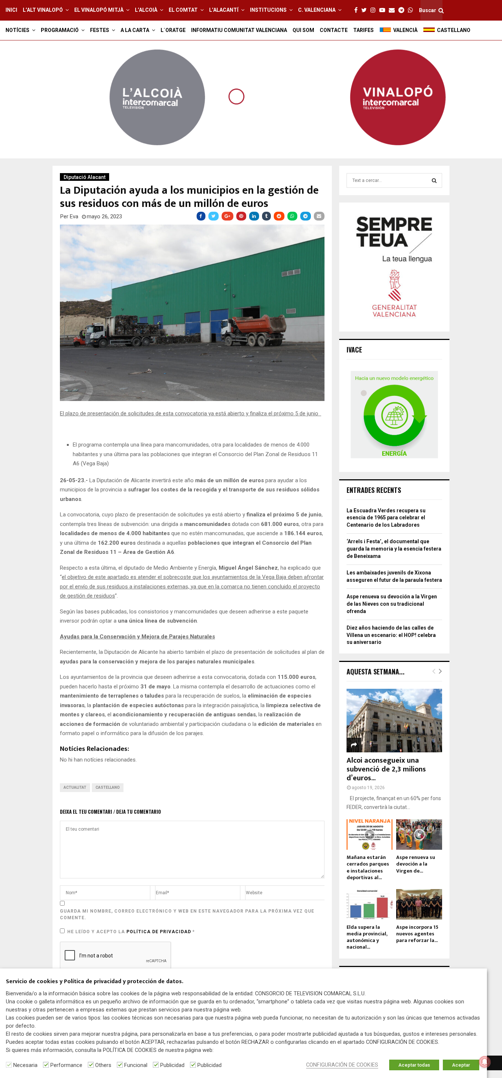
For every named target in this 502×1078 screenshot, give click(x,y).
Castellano (108, 787)
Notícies (17, 30)
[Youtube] (384, 10)
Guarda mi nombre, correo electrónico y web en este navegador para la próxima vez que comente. (187, 914)
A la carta (135, 30)
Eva (74, 216)
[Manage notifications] (485, 1062)
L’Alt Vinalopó (43, 10)
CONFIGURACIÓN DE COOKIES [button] (342, 1064)
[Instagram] (374, 10)
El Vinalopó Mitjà (98, 10)
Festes (99, 30)
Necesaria (25, 1065)
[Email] (393, 10)
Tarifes (363, 30)
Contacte (334, 30)
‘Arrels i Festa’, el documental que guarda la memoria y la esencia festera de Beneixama (394, 548)
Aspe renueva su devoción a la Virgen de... (415, 864)
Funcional (135, 1065)
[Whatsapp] (412, 10)
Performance (66, 1065)
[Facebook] (357, 10)
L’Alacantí (224, 10)
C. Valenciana (317, 10)
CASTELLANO (453, 30)
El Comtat (183, 10)
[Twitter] (365, 10)
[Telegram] (403, 10)
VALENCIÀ (405, 30)
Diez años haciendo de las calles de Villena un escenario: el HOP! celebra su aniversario (391, 635)
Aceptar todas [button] (414, 1065)
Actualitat (75, 787)
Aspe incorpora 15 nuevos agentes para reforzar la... (417, 934)
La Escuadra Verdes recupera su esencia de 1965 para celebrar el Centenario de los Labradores (386, 518)
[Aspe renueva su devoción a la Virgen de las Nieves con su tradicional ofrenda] (419, 834)
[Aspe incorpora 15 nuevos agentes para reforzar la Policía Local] (419, 904)
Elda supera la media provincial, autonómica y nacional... (367, 937)
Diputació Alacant (84, 177)
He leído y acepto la (131, 931)
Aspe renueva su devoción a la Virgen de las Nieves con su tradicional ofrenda (392, 604)
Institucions (268, 10)
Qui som (303, 30)
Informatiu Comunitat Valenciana (239, 30)
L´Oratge (173, 30)
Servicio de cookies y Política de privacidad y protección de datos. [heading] (94, 982)
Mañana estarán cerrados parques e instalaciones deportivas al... (368, 867)
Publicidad (172, 1065)
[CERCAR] (434, 180)
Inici (11, 10)
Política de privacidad (159, 931)
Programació (60, 30)
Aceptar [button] (461, 1065)
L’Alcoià (146, 10)
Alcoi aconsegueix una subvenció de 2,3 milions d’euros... (386, 769)
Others (103, 1065)
